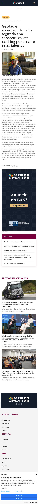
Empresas (5, 439)
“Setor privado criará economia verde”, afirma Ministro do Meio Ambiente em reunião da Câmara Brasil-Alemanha (18, 257)
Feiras (4, 443)
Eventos (4, 430)
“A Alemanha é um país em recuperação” (15, 250)
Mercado (5, 446)
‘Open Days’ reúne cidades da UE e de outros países (18, 242)
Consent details (5, 491)
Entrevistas (5, 427)
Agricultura (5, 466)
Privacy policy (19, 491)
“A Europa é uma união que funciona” (14, 263)
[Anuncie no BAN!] (19, 200)
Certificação (6, 469)
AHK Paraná (6, 423)
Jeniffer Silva (8, 49)
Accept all (19, 495)
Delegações (6, 420)
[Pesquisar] (34, 3)
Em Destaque (6, 459)
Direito (4, 462)
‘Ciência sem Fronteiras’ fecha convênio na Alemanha (19, 246)
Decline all (19, 499)
